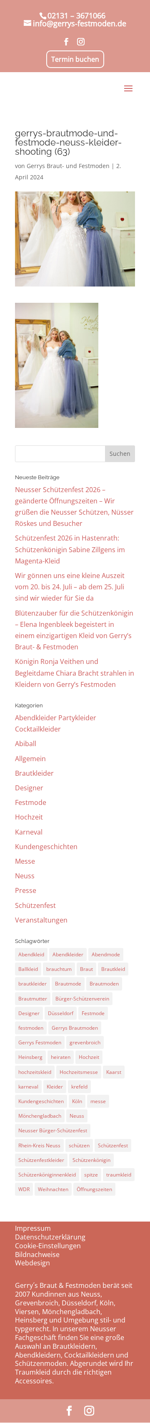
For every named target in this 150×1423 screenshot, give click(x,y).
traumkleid (118, 1174)
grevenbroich (85, 1042)
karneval (28, 1086)
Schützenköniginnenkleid (47, 1174)
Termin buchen (75, 59)
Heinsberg (30, 1057)
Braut (86, 969)
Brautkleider (34, 773)
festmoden (30, 1027)
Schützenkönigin (91, 1160)
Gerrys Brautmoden (75, 1027)
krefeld (79, 1086)
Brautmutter (32, 998)
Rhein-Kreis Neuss (39, 1145)
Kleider (55, 1086)
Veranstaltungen (41, 920)
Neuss (25, 875)
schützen (79, 1145)
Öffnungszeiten (94, 1189)
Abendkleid (31, 954)
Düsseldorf (60, 1013)
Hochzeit (29, 817)
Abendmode (106, 954)
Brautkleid (113, 969)
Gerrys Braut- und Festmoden (68, 166)
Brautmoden (104, 983)
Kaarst (113, 1072)
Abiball (25, 743)
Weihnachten (53, 1189)
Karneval (28, 832)
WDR (24, 1189)
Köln (77, 1101)
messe (98, 1101)
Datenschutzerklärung (50, 1237)
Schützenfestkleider (41, 1160)
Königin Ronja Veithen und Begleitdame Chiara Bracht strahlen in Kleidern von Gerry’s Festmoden (74, 673)
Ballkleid (28, 969)
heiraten (60, 1057)
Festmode (30, 802)
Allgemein (30, 758)
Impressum (33, 1228)
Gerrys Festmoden (39, 1042)
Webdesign (32, 1262)
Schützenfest (35, 905)
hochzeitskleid (34, 1072)
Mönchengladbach (39, 1115)
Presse (25, 890)
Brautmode (68, 983)
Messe (25, 861)
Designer (29, 787)
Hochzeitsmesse (79, 1072)
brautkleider (32, 983)
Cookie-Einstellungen (48, 1245)
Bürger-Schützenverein (82, 998)
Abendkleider (67, 954)
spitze (91, 1174)
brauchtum (59, 969)
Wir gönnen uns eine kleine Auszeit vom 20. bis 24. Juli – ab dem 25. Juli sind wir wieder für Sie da (70, 587)
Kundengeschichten (46, 846)
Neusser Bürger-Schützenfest (52, 1130)
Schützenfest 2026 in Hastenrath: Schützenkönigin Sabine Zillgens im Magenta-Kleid (70, 549)
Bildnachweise (37, 1254)
